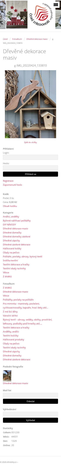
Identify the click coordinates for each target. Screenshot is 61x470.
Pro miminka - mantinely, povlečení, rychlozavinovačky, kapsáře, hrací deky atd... (25, 305)
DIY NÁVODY (9, 224)
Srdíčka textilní (10, 260)
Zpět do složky (30, 142)
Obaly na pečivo (11, 252)
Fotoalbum (17, 39)
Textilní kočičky (10, 335)
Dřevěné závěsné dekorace (16, 244)
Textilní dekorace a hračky (16, 264)
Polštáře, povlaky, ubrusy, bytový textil (22, 256)
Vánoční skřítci (10, 315)
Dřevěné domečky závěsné (16, 236)
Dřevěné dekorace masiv (37, 39)
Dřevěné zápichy (11, 240)
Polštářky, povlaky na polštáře (18, 299)
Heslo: (6, 163)
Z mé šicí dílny (10, 311)
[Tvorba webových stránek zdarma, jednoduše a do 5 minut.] (18, 462)
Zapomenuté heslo (12, 184)
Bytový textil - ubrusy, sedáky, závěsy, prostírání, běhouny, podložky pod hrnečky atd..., (27, 321)
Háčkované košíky (12, 248)
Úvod (5, 39)
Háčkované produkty (13, 339)
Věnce (6, 272)
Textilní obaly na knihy (14, 268)
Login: (6, 152)
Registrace (8, 180)
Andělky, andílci (11, 331)
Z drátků (7, 276)
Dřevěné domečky (12, 232)
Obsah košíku (10, 206)
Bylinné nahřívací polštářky (17, 220)
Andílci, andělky (11, 216)
